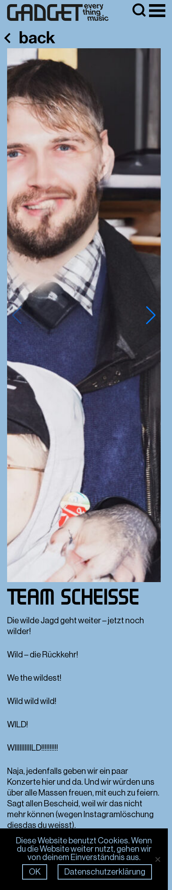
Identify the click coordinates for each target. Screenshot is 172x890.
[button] (151, 315)
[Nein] (157, 859)
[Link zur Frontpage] (58, 12)
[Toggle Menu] (157, 10)
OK (34, 872)
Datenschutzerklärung (104, 872)
